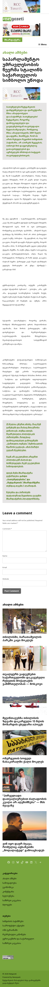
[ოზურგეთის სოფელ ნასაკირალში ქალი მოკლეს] (25, 743)
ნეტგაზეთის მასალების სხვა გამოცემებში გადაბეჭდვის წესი (22, 981)
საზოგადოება (10, 883)
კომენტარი (8, 891)
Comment (7, 529)
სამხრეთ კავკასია (12, 900)
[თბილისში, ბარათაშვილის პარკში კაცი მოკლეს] (25, 621)
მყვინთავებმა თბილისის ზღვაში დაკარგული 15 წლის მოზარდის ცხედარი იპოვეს (23, 721)
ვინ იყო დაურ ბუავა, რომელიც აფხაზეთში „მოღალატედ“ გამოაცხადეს (23, 847)
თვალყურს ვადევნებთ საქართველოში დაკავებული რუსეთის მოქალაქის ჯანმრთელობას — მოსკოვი (24, 679)
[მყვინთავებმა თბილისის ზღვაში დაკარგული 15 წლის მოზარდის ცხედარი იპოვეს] (25, 702)
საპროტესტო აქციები (13, 925)
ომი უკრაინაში (10, 930)
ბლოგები (7, 904)
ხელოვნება (8, 896)
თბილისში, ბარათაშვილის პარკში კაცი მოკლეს (22, 638)
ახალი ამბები (15, 52)
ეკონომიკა (8, 887)
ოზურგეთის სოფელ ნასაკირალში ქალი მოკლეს (23, 759)
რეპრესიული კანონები (14, 934)
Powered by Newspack (11, 977)
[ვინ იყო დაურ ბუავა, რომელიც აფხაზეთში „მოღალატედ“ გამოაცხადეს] (25, 826)
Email (5, 567)
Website (6, 579)
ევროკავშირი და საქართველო (18, 938)
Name (5, 556)
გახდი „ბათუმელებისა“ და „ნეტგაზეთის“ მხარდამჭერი (23, 479)
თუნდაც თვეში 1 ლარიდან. (21, 485)
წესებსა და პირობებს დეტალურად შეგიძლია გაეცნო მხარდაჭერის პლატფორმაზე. (23, 495)
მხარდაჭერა (12, 39)
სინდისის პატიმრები (13, 921)
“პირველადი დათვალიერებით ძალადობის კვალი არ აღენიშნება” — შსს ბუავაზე (24, 800)
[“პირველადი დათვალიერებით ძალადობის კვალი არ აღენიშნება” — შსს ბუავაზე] (25, 780)
